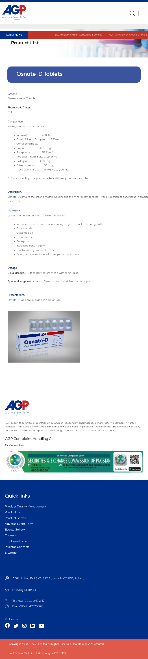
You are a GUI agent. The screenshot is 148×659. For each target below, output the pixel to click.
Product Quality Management (25, 506)
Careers (10, 535)
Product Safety (15, 518)
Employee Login (16, 541)
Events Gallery (15, 530)
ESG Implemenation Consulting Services (72, 35)
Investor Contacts (17, 547)
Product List (13, 512)
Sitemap (11, 553)
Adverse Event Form (19, 524)
